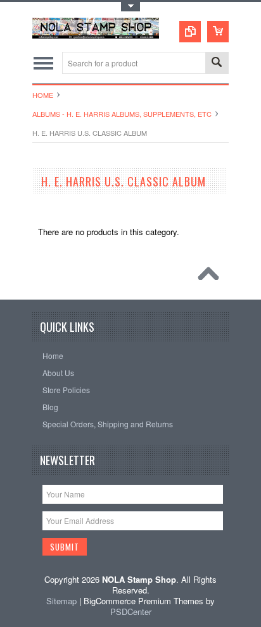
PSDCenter (130, 612)
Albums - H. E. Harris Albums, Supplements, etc (122, 114)
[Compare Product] (190, 31)
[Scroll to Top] (212, 277)
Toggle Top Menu (130, 6)
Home (42, 95)
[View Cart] (218, 31)
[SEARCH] (216, 63)
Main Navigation (43, 63)
